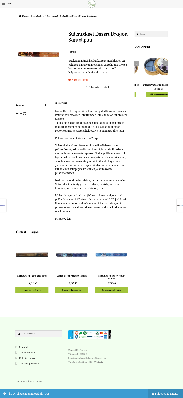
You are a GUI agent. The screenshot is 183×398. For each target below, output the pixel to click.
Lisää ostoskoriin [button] (32, 290)
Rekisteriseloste (28, 358)
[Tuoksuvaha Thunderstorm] (151, 66)
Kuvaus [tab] (19, 105)
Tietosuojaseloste (29, 363)
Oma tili (23, 347)
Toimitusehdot (27, 352)
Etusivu (25, 16)
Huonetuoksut (37, 16)
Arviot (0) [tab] (20, 113)
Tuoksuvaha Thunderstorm (151, 84)
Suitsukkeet (52, 16)
